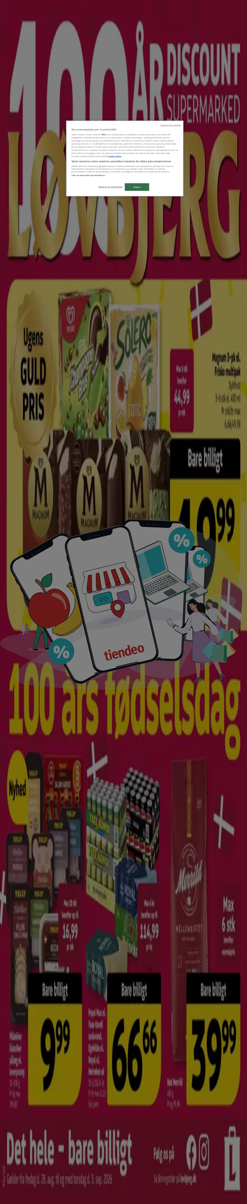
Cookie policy (114, 156)
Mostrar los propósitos (111, 186)
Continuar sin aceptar (170, 125)
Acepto (136, 187)
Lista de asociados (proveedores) (88, 175)
